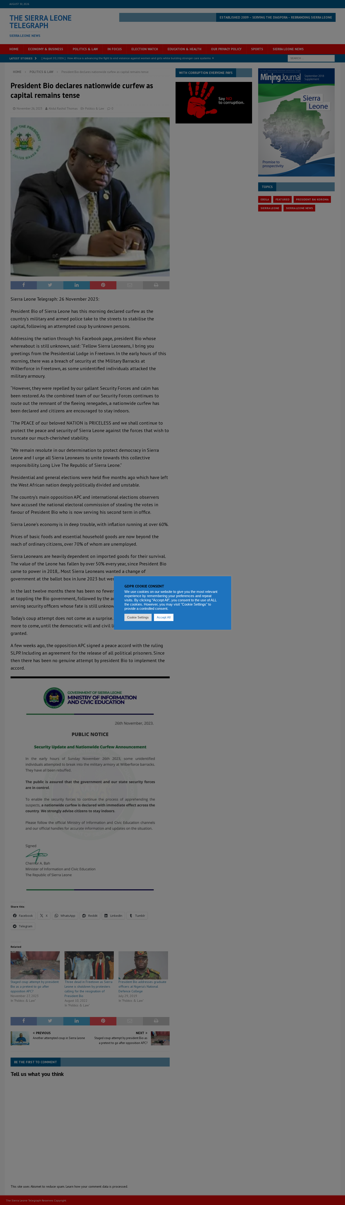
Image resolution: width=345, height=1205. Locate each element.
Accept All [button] (164, 617)
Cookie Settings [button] (138, 617)
